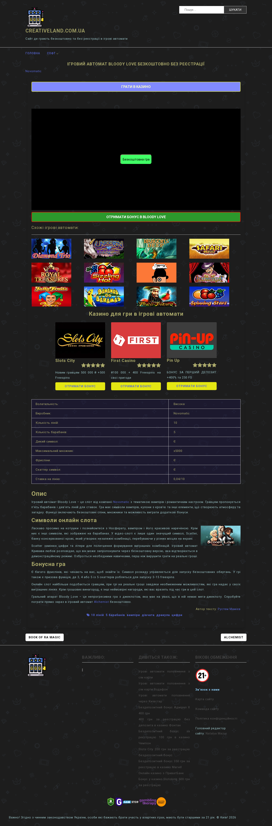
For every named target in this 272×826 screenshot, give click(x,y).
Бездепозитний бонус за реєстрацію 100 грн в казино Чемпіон (164, 737)
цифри (177, 615)
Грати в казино (136, 87)
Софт (51, 53)
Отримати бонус (80, 386)
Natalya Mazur (216, 733)
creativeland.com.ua (55, 31)
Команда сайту (207, 709)
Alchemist (101, 602)
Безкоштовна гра (136, 159)
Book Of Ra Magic (45, 637)
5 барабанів (115, 615)
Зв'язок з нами (207, 689)
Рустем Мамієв (229, 609)
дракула (163, 615)
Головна (32, 53)
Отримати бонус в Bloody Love (136, 217)
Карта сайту (204, 699)
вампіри (133, 615)
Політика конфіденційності (216, 718)
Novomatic (33, 71)
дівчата (148, 615)
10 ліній (97, 615)
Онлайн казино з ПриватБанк (161, 773)
